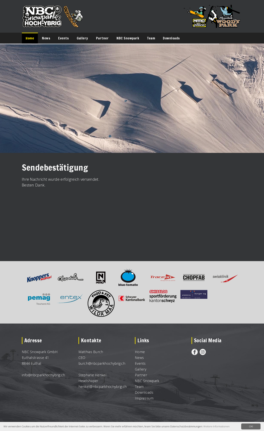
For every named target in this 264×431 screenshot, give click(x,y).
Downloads (144, 392)
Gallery (140, 369)
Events (140, 363)
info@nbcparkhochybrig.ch (43, 375)
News (139, 357)
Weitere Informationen (216, 426)
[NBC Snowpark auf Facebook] (195, 351)
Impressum (144, 398)
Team (139, 386)
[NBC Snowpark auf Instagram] (203, 351)
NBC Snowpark (147, 380)
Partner (141, 375)
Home (140, 351)
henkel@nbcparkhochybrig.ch (102, 386)
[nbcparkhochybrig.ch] (53, 8)
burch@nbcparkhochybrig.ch (101, 363)
